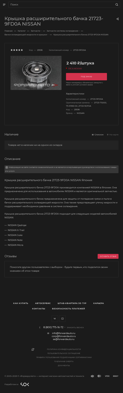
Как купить (20, 303)
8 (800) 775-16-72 (53, 327)
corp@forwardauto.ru (64, 336)
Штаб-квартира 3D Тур (72, 303)
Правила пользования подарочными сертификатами (64, 357)
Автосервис (43, 303)
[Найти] (116, 5)
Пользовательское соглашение (64, 353)
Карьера (98, 303)
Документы (64, 366)
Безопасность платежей (68, 308)
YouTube (62, 318)
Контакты (38, 308)
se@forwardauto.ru (63, 339)
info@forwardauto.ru (63, 333)
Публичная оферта (64, 362)
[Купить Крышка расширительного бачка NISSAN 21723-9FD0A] (36, 73)
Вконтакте (55, 318)
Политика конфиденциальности (64, 349)
